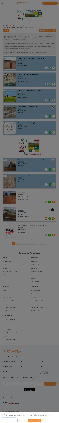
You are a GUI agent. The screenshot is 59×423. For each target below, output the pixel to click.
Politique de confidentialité (9, 417)
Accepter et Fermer (34, 420)
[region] (29, 417)
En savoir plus (22, 420)
